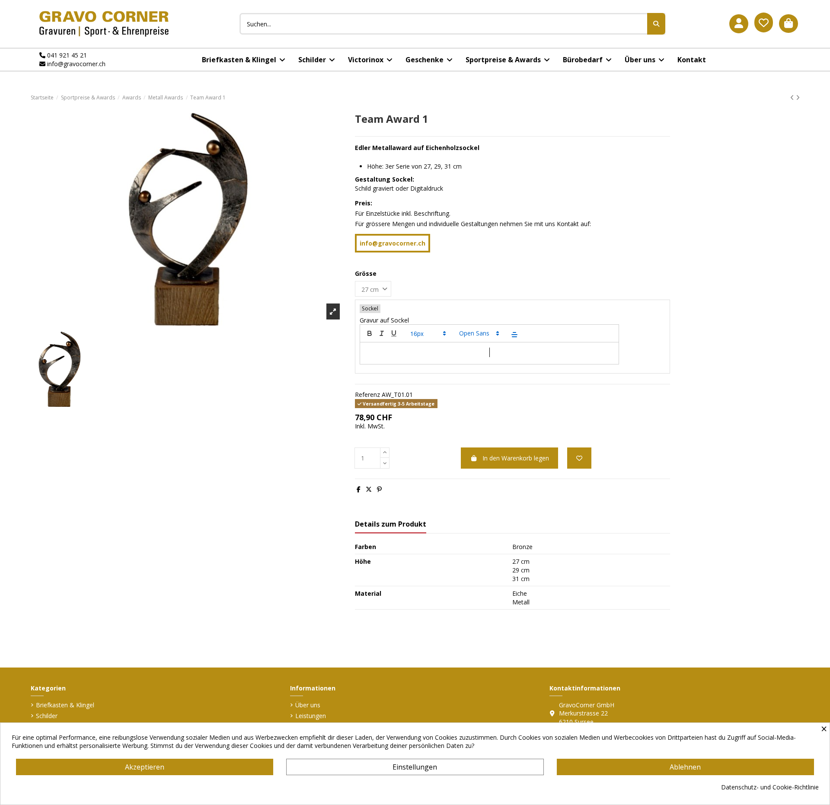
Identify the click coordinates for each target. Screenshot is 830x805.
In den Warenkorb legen (515, 458)
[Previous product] (793, 97)
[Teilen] (359, 489)
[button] (427, 333)
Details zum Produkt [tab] (390, 524)
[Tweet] (369, 489)
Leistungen (310, 716)
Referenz (367, 394)
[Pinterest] (379, 489)
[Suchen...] (656, 23)
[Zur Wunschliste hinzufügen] (579, 458)
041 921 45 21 (66, 55)
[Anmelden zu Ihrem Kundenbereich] (738, 23)
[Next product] (798, 97)
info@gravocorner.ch (75, 64)
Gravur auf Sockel (384, 320)
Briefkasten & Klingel (65, 705)
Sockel (370, 308)
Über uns (307, 705)
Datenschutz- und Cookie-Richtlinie (770, 787)
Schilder (46, 716)
